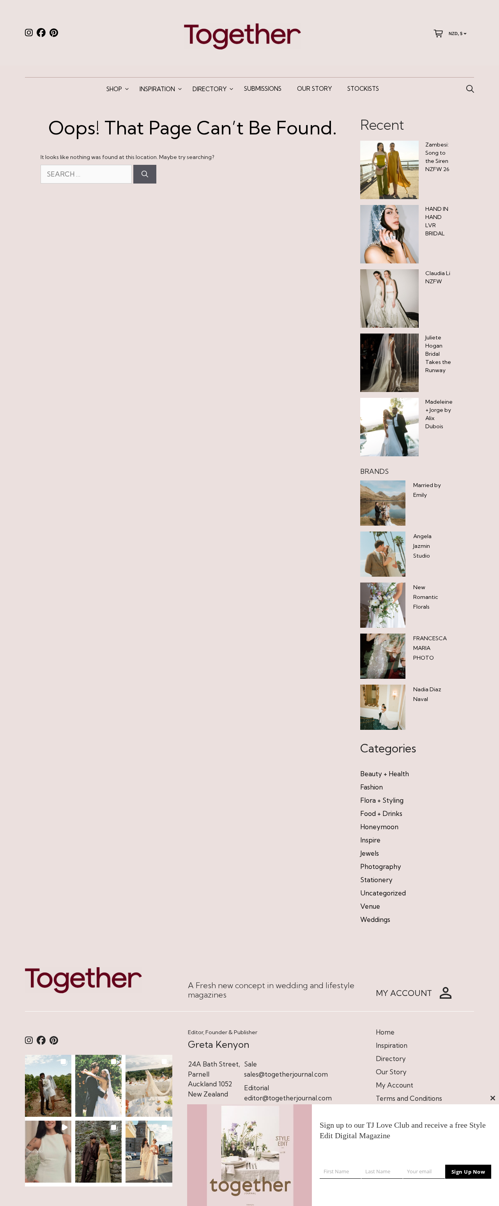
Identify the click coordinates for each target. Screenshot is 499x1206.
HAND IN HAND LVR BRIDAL (436, 221)
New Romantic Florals (425, 597)
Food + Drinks (381, 813)
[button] (48, 1086)
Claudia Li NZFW (437, 277)
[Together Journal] (242, 36)
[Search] (144, 174)
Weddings (375, 919)
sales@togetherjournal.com (286, 1074)
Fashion (371, 787)
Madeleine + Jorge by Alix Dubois (439, 414)
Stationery (376, 880)
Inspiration (157, 89)
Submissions (262, 88)
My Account (394, 1085)
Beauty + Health (384, 774)
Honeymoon (379, 827)
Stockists (363, 88)
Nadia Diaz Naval (427, 694)
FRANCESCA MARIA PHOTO (430, 648)
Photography (380, 866)
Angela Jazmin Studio (422, 546)
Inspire (370, 840)
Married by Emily (427, 490)
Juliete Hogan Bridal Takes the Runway (438, 354)
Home (385, 1032)
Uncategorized (383, 893)
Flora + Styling (381, 800)
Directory (209, 89)
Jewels (369, 853)
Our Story (314, 88)
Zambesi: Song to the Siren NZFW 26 (437, 157)
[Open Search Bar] (470, 89)
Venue (370, 906)
